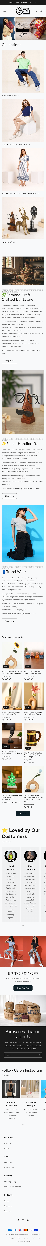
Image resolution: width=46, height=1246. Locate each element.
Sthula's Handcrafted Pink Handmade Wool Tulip (11, 713)
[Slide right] (27, 925)
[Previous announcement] (4, 2)
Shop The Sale (23, 988)
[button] (4, 10)
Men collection (9, 95)
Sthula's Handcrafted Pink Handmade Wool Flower (33, 713)
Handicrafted (8, 242)
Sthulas (13, 1234)
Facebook (8, 1206)
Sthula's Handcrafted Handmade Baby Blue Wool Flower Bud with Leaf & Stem (33, 798)
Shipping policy (36, 1238)
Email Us (7, 1211)
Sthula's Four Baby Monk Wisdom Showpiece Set (33, 672)
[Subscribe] (39, 1055)
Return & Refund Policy (13, 1187)
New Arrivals (6, 842)
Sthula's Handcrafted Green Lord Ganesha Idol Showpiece (12, 797)
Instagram (8, 1201)
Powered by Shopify (22, 1234)
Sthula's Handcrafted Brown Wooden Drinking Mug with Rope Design (34, 755)
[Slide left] (18, 925)
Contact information (24, 1241)
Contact (7, 1148)
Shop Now (9, 361)
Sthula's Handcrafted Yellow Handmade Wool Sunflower (12, 672)
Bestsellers (8, 1162)
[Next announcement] (42, 2)
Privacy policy (35, 1234)
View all (23, 813)
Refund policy (12, 1238)
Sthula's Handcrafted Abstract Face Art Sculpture (12, 752)
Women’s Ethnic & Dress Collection (19, 193)
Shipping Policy (10, 1182)
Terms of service (23, 1238)
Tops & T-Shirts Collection (15, 144)
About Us (8, 1143)
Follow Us (5, 1075)
